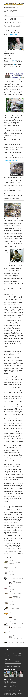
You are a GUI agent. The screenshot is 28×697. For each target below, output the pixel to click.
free (14, 64)
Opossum (11, 571)
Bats (14, 626)
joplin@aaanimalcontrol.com (11, 7)
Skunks (10, 577)
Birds (10, 621)
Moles (10, 592)
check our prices (13, 137)
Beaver (10, 606)
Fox (10, 612)
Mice (10, 586)
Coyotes (14, 616)
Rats (14, 581)
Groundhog (15, 596)
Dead (14, 635)
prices (14, 60)
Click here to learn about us (11, 664)
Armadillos (11, 601)
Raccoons (11, 560)
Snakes (10, 631)
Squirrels (11, 566)
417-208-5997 (10, 11)
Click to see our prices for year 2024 (12, 661)
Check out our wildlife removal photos (13, 663)
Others (10, 641)
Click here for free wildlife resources (12, 666)
